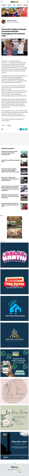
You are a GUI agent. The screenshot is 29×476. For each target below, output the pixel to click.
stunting (8, 62)
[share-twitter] (23, 129)
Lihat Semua (3, 241)
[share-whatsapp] (26, 129)
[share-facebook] (21, 129)
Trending (3, 5)
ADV (2, 27)
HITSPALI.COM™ (18, 469)
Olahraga (25, 5)
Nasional (19, 5)
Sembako (21, 67)
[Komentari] (2, 129)
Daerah (9, 5)
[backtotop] (14, 464)
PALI (14, 5)
